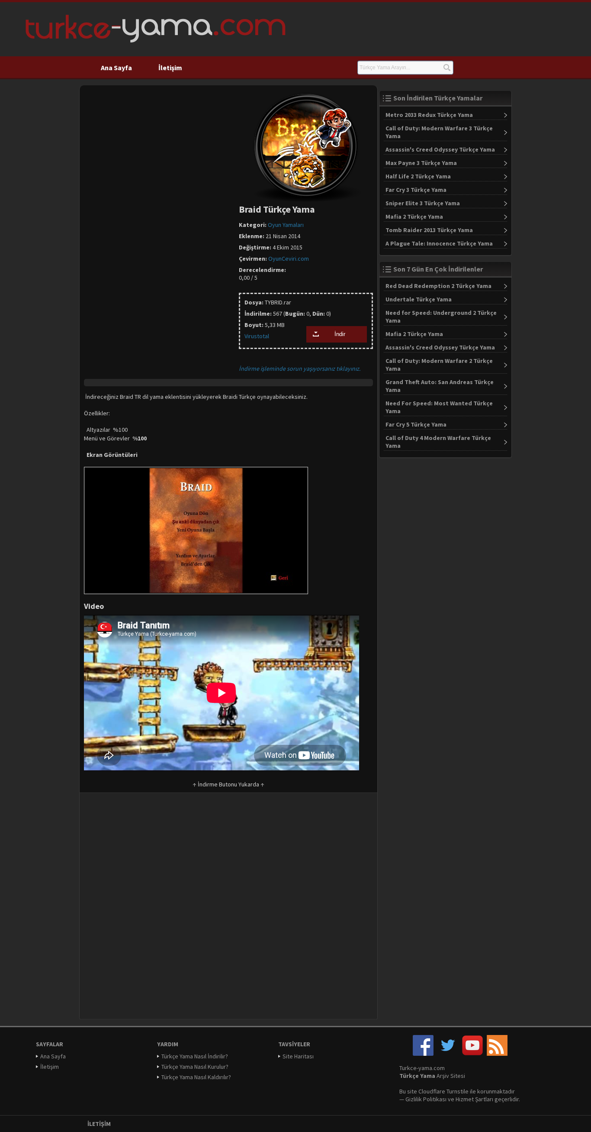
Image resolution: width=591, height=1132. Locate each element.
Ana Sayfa (116, 67)
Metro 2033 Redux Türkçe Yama (429, 115)
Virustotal (256, 336)
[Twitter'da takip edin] (447, 1054)
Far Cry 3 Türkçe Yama (415, 190)
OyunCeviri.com (288, 258)
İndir (339, 334)
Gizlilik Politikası (425, 1099)
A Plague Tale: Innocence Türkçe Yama (439, 243)
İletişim (170, 67)
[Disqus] (228, 909)
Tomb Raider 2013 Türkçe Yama (429, 230)
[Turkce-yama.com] (154, 45)
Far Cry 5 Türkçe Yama (415, 424)
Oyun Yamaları (286, 225)
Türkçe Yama (417, 1076)
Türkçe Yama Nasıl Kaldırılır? (196, 1077)
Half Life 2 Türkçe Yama (418, 176)
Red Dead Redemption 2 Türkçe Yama (438, 286)
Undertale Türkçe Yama (418, 299)
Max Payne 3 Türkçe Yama (421, 163)
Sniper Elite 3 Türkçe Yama (422, 203)
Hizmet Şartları (474, 1099)
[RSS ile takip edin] (497, 1054)
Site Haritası (298, 1056)
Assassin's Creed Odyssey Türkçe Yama (440, 149)
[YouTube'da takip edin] (472, 1054)
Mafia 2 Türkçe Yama (414, 216)
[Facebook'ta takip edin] (423, 1054)
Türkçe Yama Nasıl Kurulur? (194, 1067)
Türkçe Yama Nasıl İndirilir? (194, 1056)
